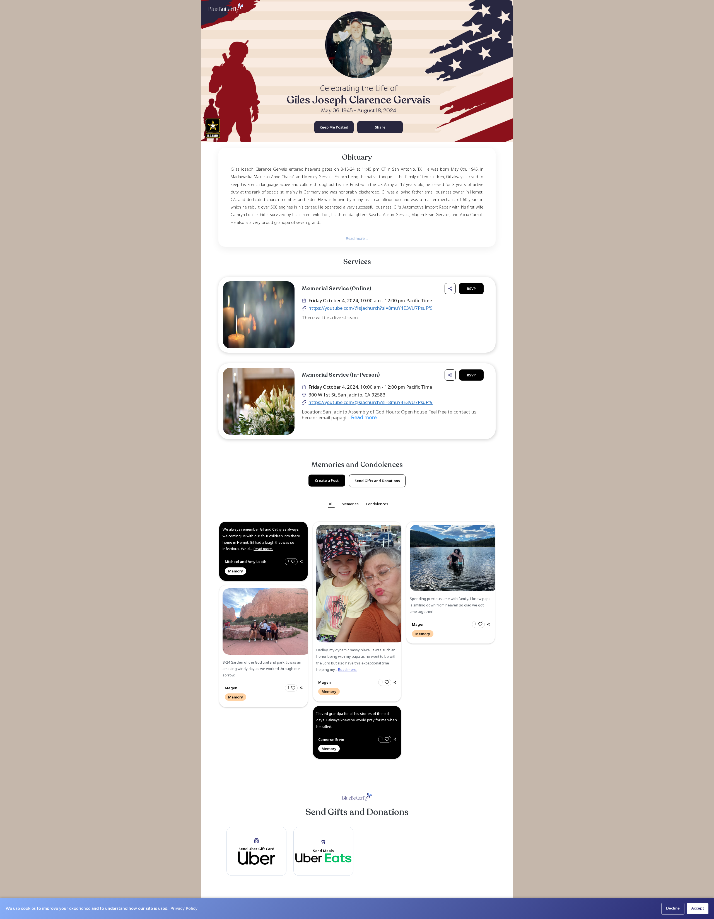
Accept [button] (697, 908)
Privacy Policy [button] (183, 908)
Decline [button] (673, 908)
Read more (363, 418)
